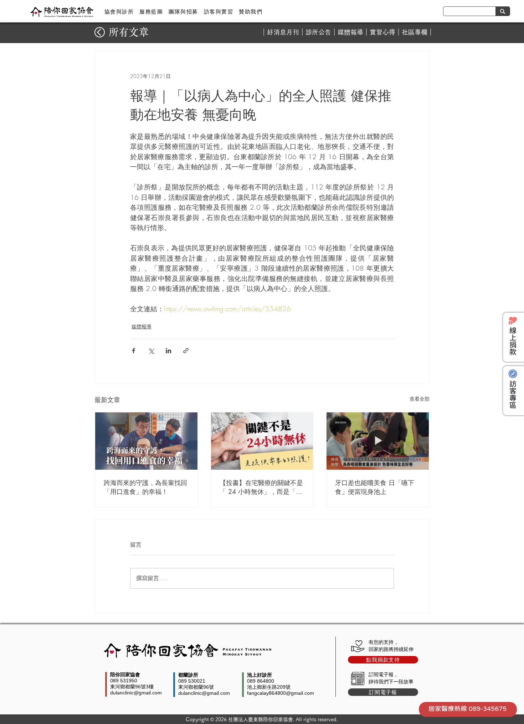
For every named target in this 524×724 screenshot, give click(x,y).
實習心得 (382, 32)
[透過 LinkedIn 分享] (168, 350)
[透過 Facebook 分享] (133, 350)
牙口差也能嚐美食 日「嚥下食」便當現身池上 (374, 487)
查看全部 (420, 398)
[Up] (99, 32)
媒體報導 (350, 32)
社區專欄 (414, 32)
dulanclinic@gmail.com (136, 693)
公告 (324, 32)
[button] (119, 12)
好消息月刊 (283, 32)
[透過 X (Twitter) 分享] (151, 350)
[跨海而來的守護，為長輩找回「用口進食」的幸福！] (146, 441)
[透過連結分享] (186, 350)
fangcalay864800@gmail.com (280, 693)
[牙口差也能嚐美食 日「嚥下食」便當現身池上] (378, 441)
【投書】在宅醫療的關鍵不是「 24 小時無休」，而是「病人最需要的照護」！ (261, 487)
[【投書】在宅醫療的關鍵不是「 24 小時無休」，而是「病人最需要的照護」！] (262, 441)
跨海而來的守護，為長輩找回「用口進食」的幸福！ (145, 487)
